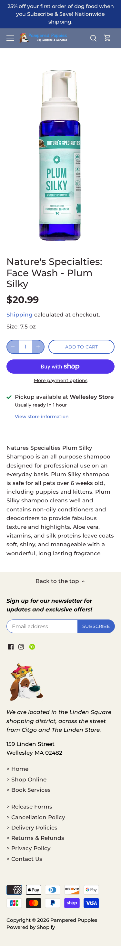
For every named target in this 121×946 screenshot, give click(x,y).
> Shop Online (26, 779)
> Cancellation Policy (35, 817)
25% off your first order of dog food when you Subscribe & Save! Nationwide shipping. (60, 14)
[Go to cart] (107, 38)
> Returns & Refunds (35, 838)
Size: (12, 326)
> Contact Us (24, 859)
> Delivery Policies (31, 827)
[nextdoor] (32, 646)
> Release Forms (29, 806)
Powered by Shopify (30, 927)
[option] (60, 154)
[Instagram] (21, 646)
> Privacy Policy (28, 848)
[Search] (93, 38)
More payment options (60, 380)
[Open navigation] (10, 38)
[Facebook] (11, 646)
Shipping (19, 314)
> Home (17, 769)
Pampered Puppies (73, 920)
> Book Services (28, 790)
